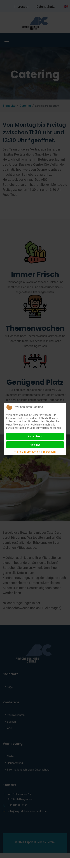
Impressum (49, 451)
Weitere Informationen (27, 451)
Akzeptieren (35, 436)
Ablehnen (35, 444)
